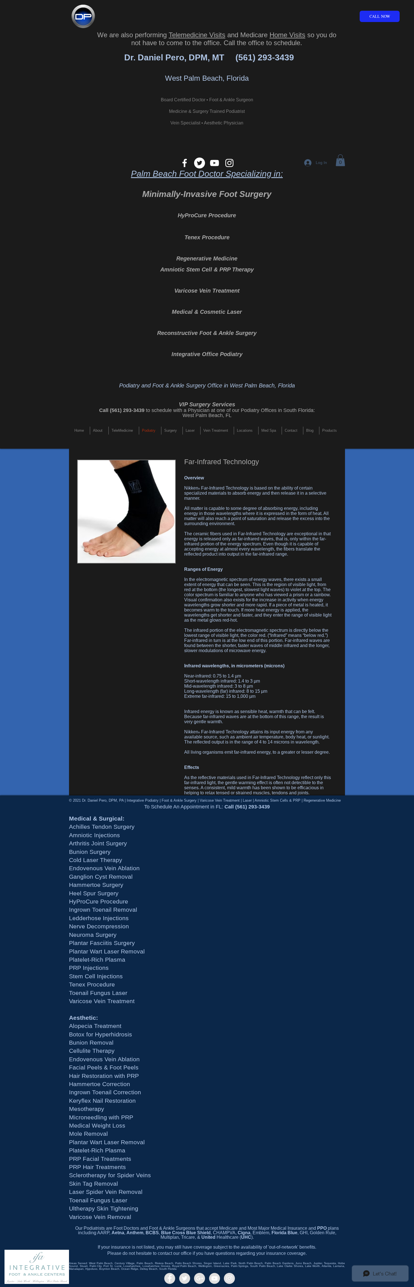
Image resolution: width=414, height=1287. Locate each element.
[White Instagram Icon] (229, 162)
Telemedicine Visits (197, 35)
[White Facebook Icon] (184, 162)
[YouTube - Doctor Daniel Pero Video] (214, 1278)
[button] (340, 160)
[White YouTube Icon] (214, 162)
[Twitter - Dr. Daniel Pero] (184, 1278)
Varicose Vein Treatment (207, 291)
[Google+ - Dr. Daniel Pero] (199, 1278)
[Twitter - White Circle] (199, 162)
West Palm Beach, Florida (207, 78)
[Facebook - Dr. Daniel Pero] (169, 1278)
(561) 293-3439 (264, 57)
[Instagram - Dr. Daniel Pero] (229, 1278)
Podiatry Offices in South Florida (277, 410)
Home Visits (287, 35)
